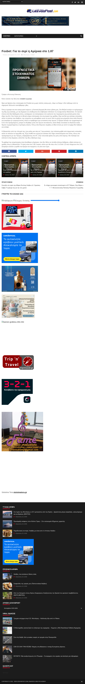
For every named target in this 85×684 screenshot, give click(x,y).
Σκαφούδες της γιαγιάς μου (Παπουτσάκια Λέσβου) (30, 583)
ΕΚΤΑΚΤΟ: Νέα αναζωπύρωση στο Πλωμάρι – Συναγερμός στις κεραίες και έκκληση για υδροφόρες (46, 656)
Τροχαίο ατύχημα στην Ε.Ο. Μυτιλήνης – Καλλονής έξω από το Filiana (36, 618)
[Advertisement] (26, 29)
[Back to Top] (81, 681)
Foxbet (32, 55)
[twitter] (75, 2)
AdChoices (5, 672)
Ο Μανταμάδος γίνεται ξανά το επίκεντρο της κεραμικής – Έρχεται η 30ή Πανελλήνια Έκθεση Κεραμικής (47, 628)
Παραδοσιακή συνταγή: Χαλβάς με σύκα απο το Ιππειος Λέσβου (34, 531)
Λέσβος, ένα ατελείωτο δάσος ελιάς (25, 574)
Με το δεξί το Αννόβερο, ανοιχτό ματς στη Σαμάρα (41, 171)
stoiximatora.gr (20, 492)
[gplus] (78, 2)
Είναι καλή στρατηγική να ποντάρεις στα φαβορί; (14, 171)
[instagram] (82, 2)
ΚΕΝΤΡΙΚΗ (6, 36)
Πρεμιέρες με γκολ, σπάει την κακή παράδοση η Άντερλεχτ (69, 171)
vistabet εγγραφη (26, 99)
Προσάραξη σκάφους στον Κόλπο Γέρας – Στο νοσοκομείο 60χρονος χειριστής (39, 521)
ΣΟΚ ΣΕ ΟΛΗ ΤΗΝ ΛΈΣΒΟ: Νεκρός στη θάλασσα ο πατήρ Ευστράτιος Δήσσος (39, 646)
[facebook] (72, 2)
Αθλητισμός (26, 55)
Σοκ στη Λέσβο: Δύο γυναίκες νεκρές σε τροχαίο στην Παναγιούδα (35, 637)
